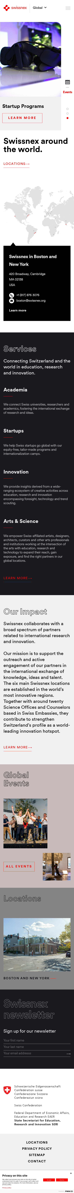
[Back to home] (15, 8)
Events (67, 92)
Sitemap (37, 1155)
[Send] (69, 1054)
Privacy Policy (37, 1149)
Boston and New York (26, 978)
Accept (49, 1180)
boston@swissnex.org (30, 300)
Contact (37, 1161)
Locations (14, 164)
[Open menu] (68, 8)
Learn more (17, 310)
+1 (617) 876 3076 (27, 295)
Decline (62, 1180)
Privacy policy (6, 1188)
